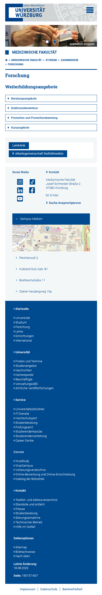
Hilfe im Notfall (25, 527)
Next (89, 35)
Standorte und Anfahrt (30, 504)
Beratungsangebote (24, 98)
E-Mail (54, 195)
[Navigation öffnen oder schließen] (89, 10)
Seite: (17, 575)
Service (20, 400)
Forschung (15, 64)
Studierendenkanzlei (28, 431)
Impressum (27, 589)
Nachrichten (23, 370)
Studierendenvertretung (31, 436)
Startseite (22, 309)
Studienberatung (26, 422)
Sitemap (21, 547)
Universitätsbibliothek (29, 409)
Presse (20, 509)
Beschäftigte (23, 379)
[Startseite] (6, 60)
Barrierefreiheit (72, 589)
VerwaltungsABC (26, 384)
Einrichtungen (24, 336)
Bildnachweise (25, 552)
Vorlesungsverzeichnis (30, 470)
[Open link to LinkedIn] (18, 190)
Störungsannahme (27, 517)
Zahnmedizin (69, 60)
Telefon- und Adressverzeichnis (36, 500)
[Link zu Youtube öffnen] (18, 199)
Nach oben (22, 556)
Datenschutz (48, 589)
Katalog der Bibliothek (29, 479)
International (23, 340)
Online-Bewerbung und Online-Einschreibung (45, 474)
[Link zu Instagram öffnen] (18, 182)
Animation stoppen (82, 44)
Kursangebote (20, 127)
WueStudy (22, 461)
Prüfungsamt (24, 427)
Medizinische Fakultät (34, 52)
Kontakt (54, 172)
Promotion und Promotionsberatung (34, 118)
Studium (51, 60)
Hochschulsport (26, 418)
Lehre (19, 331)
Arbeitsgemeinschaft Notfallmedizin (39, 153)
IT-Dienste (22, 413)
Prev (13, 35)
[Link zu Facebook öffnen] (30, 190)
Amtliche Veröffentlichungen (34, 388)
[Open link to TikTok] (30, 182)
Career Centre (24, 440)
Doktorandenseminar (24, 108)
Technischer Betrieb (28, 522)
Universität (22, 318)
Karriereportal (24, 375)
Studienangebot (26, 366)
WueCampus (24, 465)
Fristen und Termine (28, 361)
